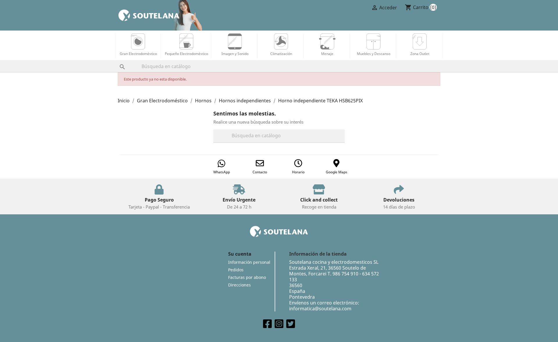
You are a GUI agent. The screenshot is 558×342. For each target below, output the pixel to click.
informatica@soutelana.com (320, 308)
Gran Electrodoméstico (138, 53)
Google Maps (336, 172)
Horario (298, 172)
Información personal (249, 262)
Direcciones (239, 285)
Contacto (260, 172)
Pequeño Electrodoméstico (186, 53)
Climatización (281, 53)
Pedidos (236, 269)
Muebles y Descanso (373, 53)
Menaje (327, 53)
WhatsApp (221, 172)
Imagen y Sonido (234, 53)
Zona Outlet (419, 53)
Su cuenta (239, 254)
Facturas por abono (247, 277)
